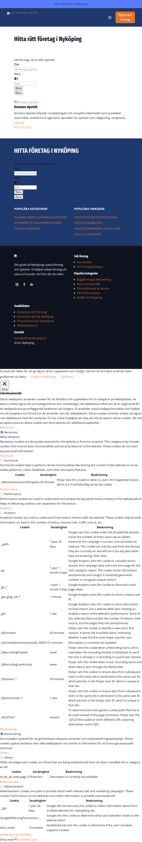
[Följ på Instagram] (17, 284)
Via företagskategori (90, 267)
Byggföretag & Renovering (94, 279)
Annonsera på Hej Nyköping (35, 316)
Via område (84, 262)
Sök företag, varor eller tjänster (34, 60)
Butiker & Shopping (89, 297)
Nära (17, 74)
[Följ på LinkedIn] (31, 284)
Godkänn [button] (67, 377)
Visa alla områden (87, 234)
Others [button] (4, 753)
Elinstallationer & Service (93, 288)
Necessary (11, 432)
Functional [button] (7, 456)
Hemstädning (51, 223)
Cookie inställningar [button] (44, 377)
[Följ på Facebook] (24, 284)
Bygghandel (41, 217)
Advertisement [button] (9, 782)
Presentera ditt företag (32, 312)
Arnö (78, 217)
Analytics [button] (6, 508)
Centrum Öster (93, 217)
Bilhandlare (23, 217)
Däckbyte (57, 217)
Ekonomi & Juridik (88, 284)
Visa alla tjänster (27, 228)
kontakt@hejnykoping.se (30, 338)
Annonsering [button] (8, 729)
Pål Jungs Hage (109, 228)
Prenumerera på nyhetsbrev (35, 321)
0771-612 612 (22, 127)
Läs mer (19, 123)
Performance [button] (8, 489)
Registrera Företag (125, 17)
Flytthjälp (34, 223)
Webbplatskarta (27, 325)
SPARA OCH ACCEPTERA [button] (15, 835)
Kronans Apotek (25, 107)
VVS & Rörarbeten (88, 293)
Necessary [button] (7, 427)
